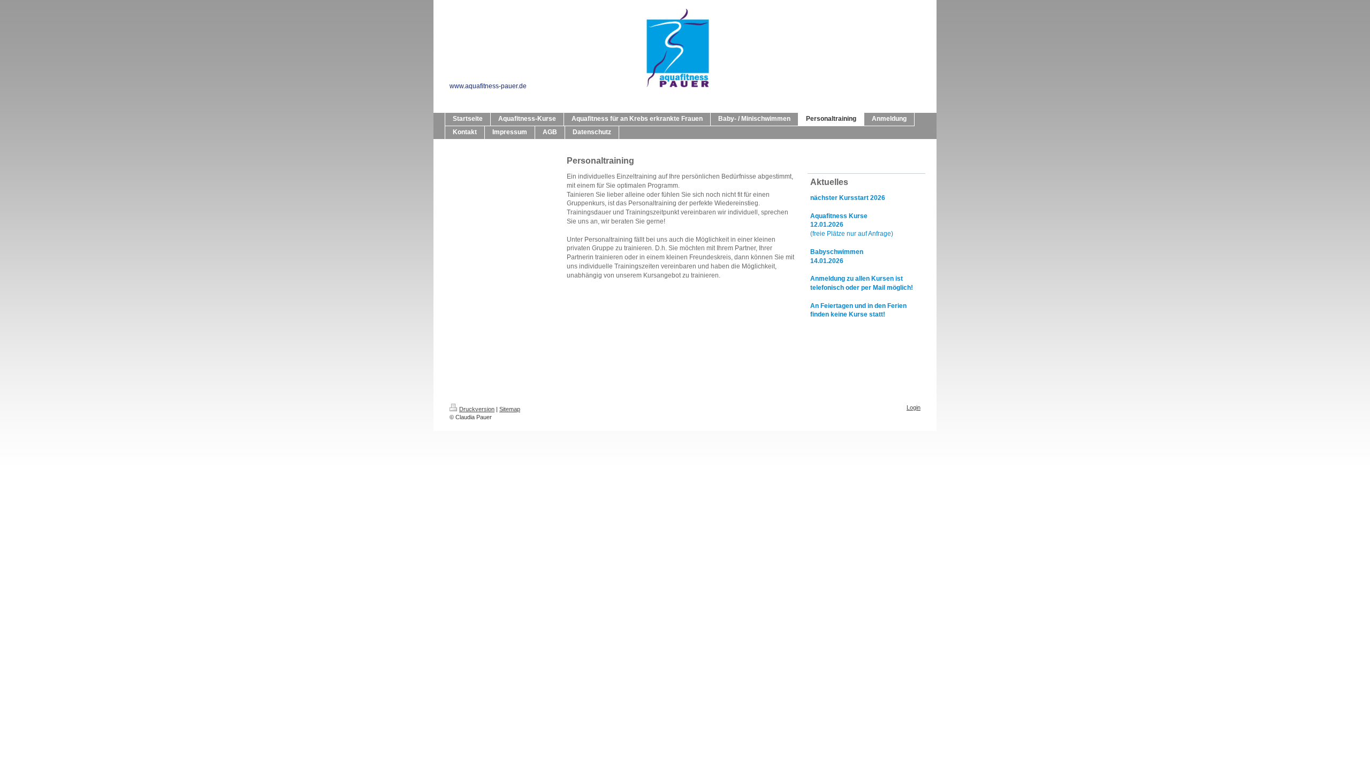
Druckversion (476, 409)
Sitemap (509, 409)
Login (913, 407)
